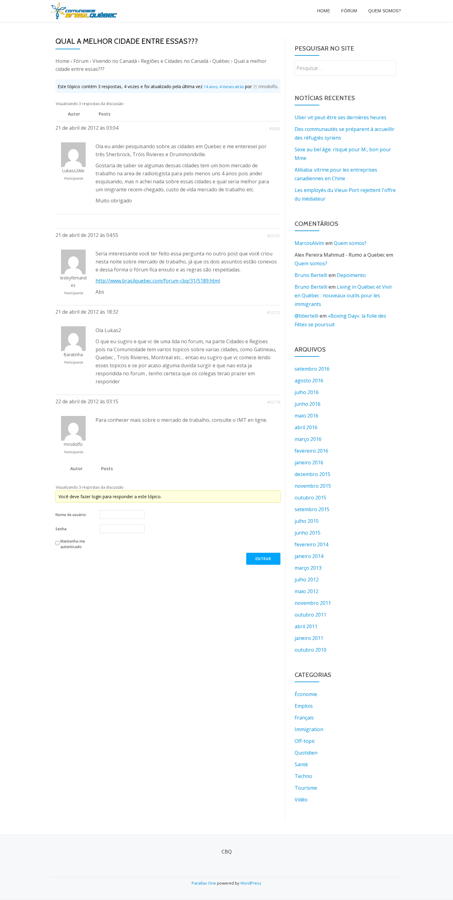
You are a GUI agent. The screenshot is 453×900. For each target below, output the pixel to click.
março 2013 (308, 567)
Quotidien (306, 752)
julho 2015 (307, 521)
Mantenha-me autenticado (72, 544)
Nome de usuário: (71, 514)
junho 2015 (307, 532)
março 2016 (308, 439)
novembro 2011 (313, 603)
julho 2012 (307, 579)
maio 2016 (306, 415)
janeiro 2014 (309, 556)
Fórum (349, 10)
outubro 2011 (310, 614)
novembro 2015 (313, 486)
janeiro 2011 (309, 638)
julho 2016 (307, 392)
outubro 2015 (310, 497)
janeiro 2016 (309, 462)
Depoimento (351, 275)
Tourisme (306, 787)
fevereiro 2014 (311, 544)
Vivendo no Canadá (114, 61)
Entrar (263, 558)
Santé (301, 764)
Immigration (309, 729)
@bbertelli (306, 315)
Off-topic (305, 741)
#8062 (274, 128)
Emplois (304, 705)
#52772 (273, 312)
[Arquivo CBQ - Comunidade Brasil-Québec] (85, 11)
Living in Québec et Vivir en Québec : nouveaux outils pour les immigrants (343, 295)
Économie (306, 694)
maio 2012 (306, 591)
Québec (221, 61)
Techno (303, 776)
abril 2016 (306, 427)
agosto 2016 (309, 380)
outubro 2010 (310, 649)
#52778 (273, 402)
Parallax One (204, 883)
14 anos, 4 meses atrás (224, 86)
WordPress (250, 883)
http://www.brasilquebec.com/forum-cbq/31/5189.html (158, 280)
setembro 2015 (312, 509)
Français (304, 717)
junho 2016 (307, 404)
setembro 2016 (312, 368)
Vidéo (301, 799)
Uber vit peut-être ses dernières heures (340, 117)
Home (323, 10)
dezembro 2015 (312, 474)
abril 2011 (306, 626)
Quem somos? (384, 10)
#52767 (273, 235)
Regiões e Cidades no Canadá (174, 61)
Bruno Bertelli (311, 275)
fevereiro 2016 (311, 450)
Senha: (61, 528)
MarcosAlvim (309, 243)
